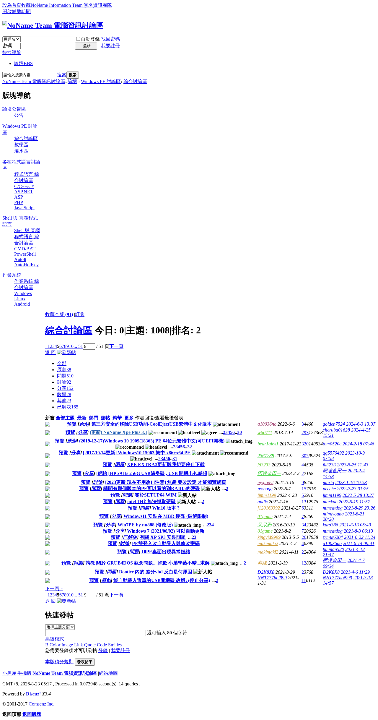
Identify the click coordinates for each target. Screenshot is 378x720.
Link (78, 644)
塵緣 (262, 562)
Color (55, 644)
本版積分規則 (59, 661)
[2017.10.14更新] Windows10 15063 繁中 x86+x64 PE (136, 452)
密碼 (7, 45)
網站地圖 (108, 673)
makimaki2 (268, 543)
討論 (64, 382)
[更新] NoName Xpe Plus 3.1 (118, 432)
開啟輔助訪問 (16, 11)
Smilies (115, 644)
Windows (23, 293)
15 (304, 488)
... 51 (78, 346)
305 (305, 455)
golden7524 (334, 424)
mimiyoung (333, 513)
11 (304, 580)
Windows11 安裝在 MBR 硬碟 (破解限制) (165, 516)
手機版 (24, 673)
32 (189, 446)
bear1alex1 (268, 443)
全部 (61, 363)
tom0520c (332, 443)
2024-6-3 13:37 (360, 424)
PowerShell (25, 254)
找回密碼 (110, 38)
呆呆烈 (265, 524)
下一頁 (116, 346)
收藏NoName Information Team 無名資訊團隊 (66, 5)
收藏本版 (59, 314)
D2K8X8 (266, 572)
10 (71, 346)
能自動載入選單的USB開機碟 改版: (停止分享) (161, 580)
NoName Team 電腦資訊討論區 (33, 81)
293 (305, 432)
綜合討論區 (135, 81)
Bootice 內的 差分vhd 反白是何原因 (155, 571)
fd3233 (264, 464)
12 (304, 562)
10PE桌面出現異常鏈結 (165, 551)
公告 (19, 115)
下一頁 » (54, 588)
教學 (64, 394)
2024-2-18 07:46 (358, 443)
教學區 (21, 144)
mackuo (330, 501)
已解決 (67, 406)
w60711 (265, 432)
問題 (65, 375)
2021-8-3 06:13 (358, 530)
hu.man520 (333, 549)
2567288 (266, 455)
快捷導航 (11, 52)
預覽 (71, 424)
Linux (19, 298)
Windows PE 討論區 (101, 81)
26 (304, 537)
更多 (129, 417)
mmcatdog (333, 507)
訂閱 (79, 314)
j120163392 (269, 507)
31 (174, 458)
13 (304, 501)
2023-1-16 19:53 (351, 482)
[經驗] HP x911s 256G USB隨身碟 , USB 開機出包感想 (151, 473)
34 (304, 524)
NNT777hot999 (272, 577)
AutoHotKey (26, 264)
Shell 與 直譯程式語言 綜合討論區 (27, 236)
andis (263, 501)
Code (102, 644)
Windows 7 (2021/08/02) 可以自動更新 (165, 530)
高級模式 (54, 638)
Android (22, 304)
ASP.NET (23, 191)
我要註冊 (110, 45)
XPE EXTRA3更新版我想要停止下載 (166, 464)
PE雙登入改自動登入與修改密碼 (166, 543)
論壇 (23, 63)
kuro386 (330, 524)
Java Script (24, 207)
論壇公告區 (14, 108)
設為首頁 (11, 5)
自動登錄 (90, 39)
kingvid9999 (269, 537)
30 (239, 432)
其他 (64, 400)
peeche (329, 488)
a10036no (267, 424)
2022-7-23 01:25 (353, 488)
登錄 (103, 650)
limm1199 (267, 495)
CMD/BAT (24, 248)
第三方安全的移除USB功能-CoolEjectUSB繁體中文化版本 (151, 424)
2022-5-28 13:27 (358, 495)
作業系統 (11, 275)
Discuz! (33, 693)
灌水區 (21, 150)
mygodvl (265, 482)
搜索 (61, 74)
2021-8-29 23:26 (359, 507)
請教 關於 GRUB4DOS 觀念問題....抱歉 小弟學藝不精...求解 (148, 562)
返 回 (50, 352)
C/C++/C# (24, 186)
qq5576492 (333, 452)
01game (265, 516)
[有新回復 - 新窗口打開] (47, 424)
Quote (90, 644)
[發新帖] (66, 352)
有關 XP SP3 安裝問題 (163, 537)
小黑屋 (9, 673)
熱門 (93, 417)
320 (305, 443)
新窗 (50, 417)
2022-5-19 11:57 (354, 501)
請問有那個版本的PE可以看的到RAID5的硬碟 (151, 488)
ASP (18, 197)
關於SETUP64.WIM (156, 494)
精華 (117, 417)
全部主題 (65, 417)
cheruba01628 (336, 429)
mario (328, 482)
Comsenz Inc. (41, 703)
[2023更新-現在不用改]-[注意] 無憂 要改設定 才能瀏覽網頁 (165, 482)
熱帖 (105, 417)
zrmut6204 (333, 537)
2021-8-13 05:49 (355, 524)
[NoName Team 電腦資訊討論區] (52, 25)
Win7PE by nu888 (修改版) (145, 524)
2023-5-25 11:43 (352, 464)
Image (67, 644)
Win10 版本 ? (166, 507)
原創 (64, 369)
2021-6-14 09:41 (358, 543)
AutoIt (20, 259)
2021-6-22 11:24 (359, 537)
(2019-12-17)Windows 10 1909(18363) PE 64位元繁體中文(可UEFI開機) (151, 440)
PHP (18, 202)
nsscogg (265, 488)
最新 (82, 417)
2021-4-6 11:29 (355, 572)
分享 (65, 388)
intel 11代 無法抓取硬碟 (151, 501)
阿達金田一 (269, 473)
